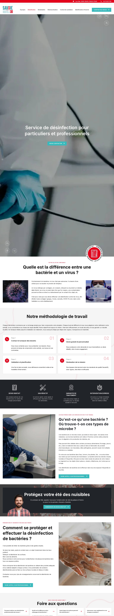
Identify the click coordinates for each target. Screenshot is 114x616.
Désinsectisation (53, 9)
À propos (22, 9)
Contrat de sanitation (66, 9)
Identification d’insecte (82, 9)
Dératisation (41, 9)
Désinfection (31, 9)
